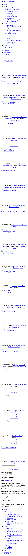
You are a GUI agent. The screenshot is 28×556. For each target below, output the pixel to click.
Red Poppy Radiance (19, 325)
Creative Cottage (12, 44)
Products (6, 45)
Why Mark (10, 8)
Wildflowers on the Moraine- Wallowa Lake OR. (14, 96)
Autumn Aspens (16, 225)
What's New (7, 52)
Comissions (10, 18)
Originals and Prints (13, 9)
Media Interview (12, 16)
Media (9, 39)
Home (5, 4)
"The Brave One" (17, 436)
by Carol (9, 49)
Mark (5, 6)
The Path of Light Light (19, 385)
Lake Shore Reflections (19, 205)
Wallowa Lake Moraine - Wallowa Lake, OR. (15, 117)
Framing (6, 50)
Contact (6, 54)
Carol (5, 23)
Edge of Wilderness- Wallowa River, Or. (14, 186)
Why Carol (10, 25)
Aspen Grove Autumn (18, 266)
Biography (10, 15)
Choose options (21, 77)
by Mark (9, 47)
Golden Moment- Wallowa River (17, 411)
